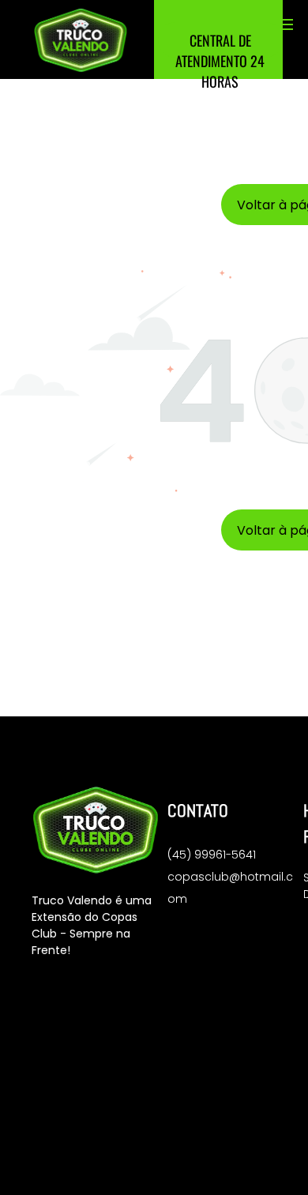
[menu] (284, 24)
